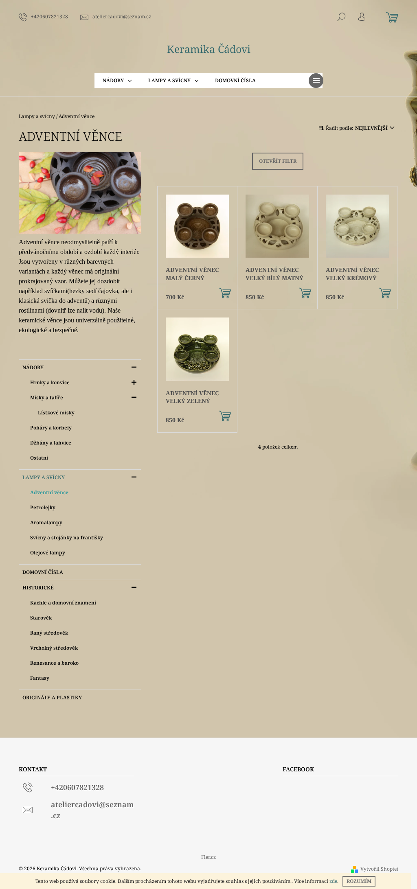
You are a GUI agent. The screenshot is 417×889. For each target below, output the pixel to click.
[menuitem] (117, 80)
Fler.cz (208, 857)
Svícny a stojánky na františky (66, 537)
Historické (38, 587)
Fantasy (39, 677)
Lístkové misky (56, 412)
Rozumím (359, 881)
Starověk (41, 617)
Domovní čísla (42, 572)
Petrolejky (42, 507)
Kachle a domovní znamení (63, 602)
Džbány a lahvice (50, 442)
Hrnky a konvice (50, 382)
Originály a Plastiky (52, 697)
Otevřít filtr (277, 161)
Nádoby (33, 367)
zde (333, 881)
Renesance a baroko (54, 662)
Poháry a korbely (51, 427)
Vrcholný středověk (54, 647)
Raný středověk (49, 632)
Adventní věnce (49, 492)
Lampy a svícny (43, 477)
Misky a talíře (46, 397)
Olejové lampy (47, 552)
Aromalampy (46, 522)
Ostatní (39, 457)
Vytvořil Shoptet (379, 868)
